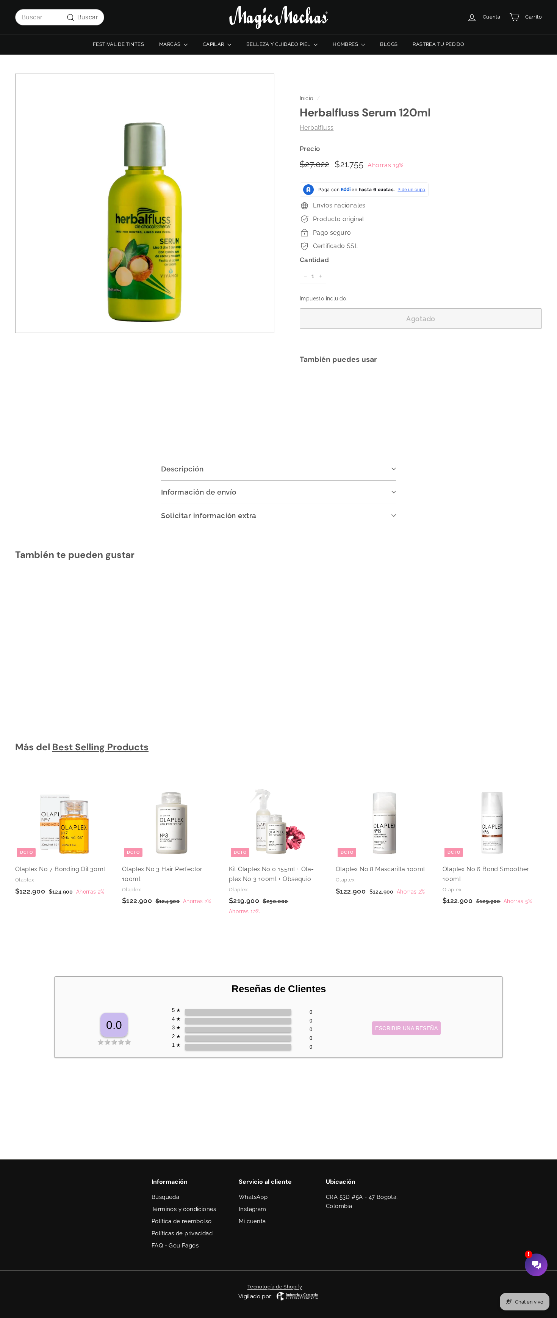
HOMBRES (346, 44)
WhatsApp (253, 1197)
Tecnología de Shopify (274, 1287)
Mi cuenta (252, 1221)
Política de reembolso (181, 1221)
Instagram (252, 1209)
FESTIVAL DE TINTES (118, 44)
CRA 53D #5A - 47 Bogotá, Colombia (362, 1202)
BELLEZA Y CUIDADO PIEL (279, 44)
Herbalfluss (316, 127)
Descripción (182, 469)
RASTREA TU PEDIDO (438, 44)
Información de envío (198, 492)
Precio (310, 148)
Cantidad (314, 260)
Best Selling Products (100, 747)
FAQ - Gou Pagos (175, 1245)
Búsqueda (165, 1197)
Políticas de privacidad (182, 1233)
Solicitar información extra (209, 515)
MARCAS (170, 44)
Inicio (306, 98)
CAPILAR (214, 44)
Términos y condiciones (184, 1209)
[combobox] (59, 17)
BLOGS (388, 44)
